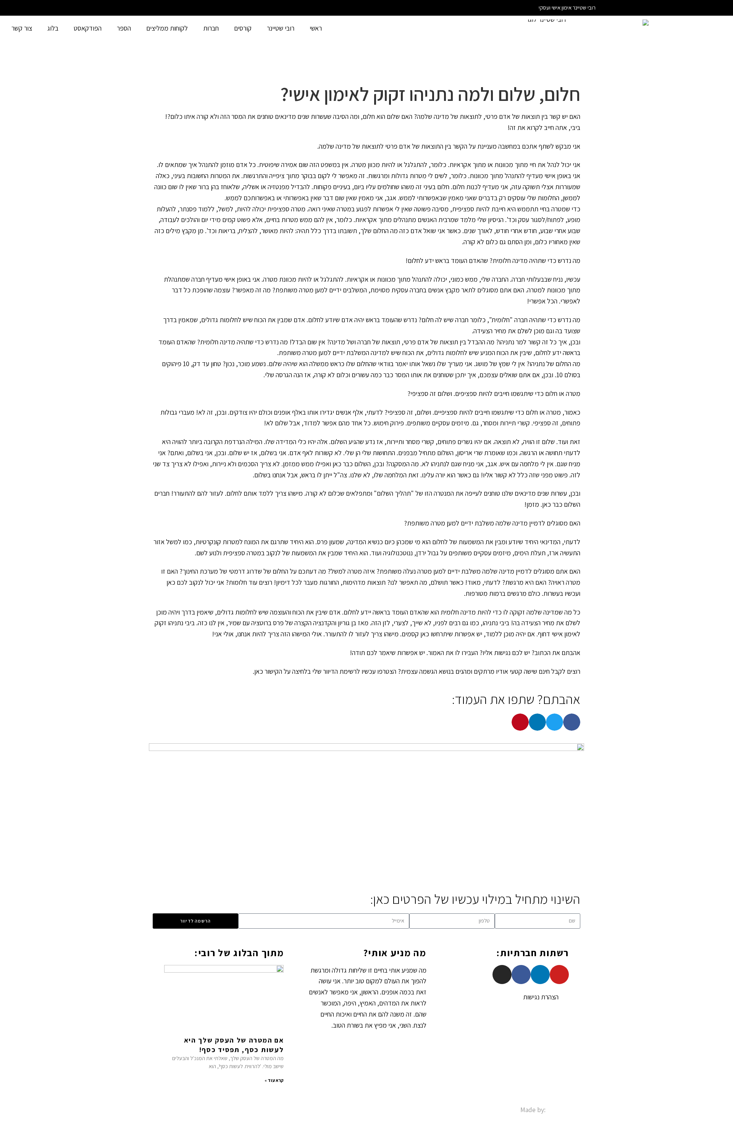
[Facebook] (521, 974)
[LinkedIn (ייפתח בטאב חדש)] (141, 7)
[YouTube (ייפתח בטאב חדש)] (150, 7)
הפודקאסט (88, 28)
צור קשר (21, 28)
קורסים (243, 28)
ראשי (316, 28)
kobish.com (563, 1109)
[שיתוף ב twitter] (554, 722)
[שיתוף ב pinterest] (520, 722)
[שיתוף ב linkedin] (537, 722)
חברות (211, 28)
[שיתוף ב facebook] (571, 722)
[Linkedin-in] (540, 974)
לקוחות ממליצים (167, 28)
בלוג (52, 28)
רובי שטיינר (280, 28)
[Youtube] (559, 974)
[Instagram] (502, 974)
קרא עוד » (274, 1080)
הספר (124, 28)
